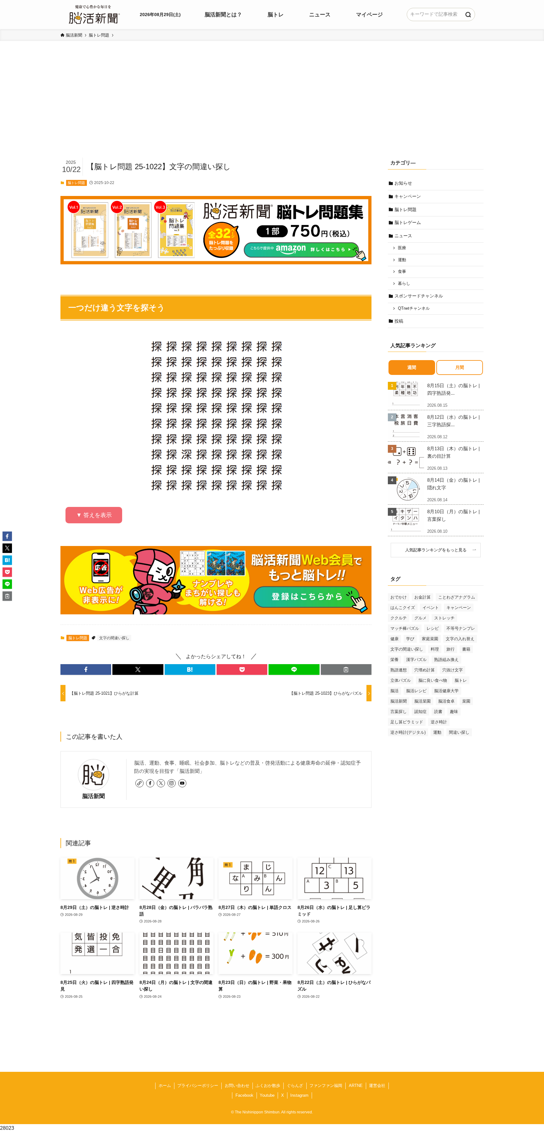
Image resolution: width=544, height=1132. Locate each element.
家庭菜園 (430, 638)
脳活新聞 (93, 796)
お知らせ (403, 183)
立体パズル (400, 680)
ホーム (165, 1085)
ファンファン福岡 (325, 1085)
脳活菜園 (422, 701)
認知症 (420, 711)
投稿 (398, 321)
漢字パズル (416, 659)
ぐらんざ (295, 1085)
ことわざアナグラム (456, 597)
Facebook (244, 1095)
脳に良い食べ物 (432, 680)
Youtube (267, 1095)
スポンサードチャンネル (418, 295)
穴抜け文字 (452, 670)
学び (410, 638)
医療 (402, 248)
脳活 (394, 690)
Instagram (299, 1095)
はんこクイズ (402, 607)
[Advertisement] (272, 109)
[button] (85, 669)
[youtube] (182, 783)
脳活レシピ (416, 690)
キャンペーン (407, 196)
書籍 (466, 649)
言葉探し (398, 711)
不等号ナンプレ (460, 628)
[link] (139, 783)
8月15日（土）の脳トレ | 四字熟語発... (453, 389)
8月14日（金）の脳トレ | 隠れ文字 (453, 483)
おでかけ (398, 597)
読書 (438, 711)
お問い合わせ (237, 1085)
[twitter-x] (161, 783)
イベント (430, 607)
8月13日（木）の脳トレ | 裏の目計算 (453, 452)
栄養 (394, 659)
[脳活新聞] (94, 13)
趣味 (454, 711)
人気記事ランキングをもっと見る (438, 550)
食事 (402, 271)
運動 (402, 260)
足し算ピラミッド (406, 722)
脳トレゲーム (407, 222)
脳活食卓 (446, 701)
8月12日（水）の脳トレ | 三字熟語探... (453, 420)
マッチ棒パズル (404, 628)
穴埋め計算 (424, 670)
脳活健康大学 (446, 690)
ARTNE (356, 1085)
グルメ (420, 618)
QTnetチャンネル (414, 308)
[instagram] (171, 783)
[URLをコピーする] (346, 669)
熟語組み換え (446, 659)
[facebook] (150, 783)
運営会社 (377, 1085)
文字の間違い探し (114, 638)
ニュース (403, 235)
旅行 (450, 649)
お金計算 (422, 597)
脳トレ (461, 680)
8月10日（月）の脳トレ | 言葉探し (453, 515)
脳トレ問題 (76, 183)
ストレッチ (444, 618)
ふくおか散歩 (268, 1085)
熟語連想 (398, 670)
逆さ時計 (439, 722)
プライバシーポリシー (197, 1085)
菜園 (466, 701)
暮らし (404, 283)
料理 (435, 649)
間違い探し (459, 732)
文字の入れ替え (460, 638)
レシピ (433, 628)
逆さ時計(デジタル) (408, 732)
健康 (394, 638)
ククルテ (398, 618)
